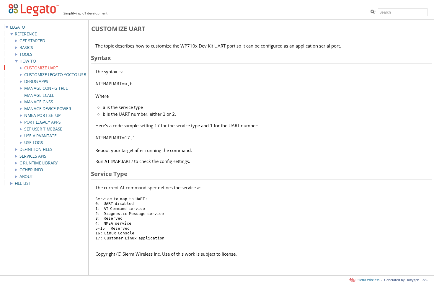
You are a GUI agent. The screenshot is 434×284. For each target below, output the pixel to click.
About (26, 176)
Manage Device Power (47, 108)
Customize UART (41, 68)
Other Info (31, 169)
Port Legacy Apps (42, 122)
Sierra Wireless (368, 280)
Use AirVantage (40, 135)
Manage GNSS (38, 102)
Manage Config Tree (46, 88)
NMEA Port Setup (42, 115)
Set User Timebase (43, 129)
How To (27, 61)
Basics (26, 47)
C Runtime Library (38, 163)
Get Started (32, 40)
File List (23, 183)
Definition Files (35, 149)
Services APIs (32, 156)
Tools (25, 54)
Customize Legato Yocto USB (55, 74)
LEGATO (17, 27)
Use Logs (33, 142)
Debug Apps (36, 81)
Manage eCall (39, 95)
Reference (26, 34)
